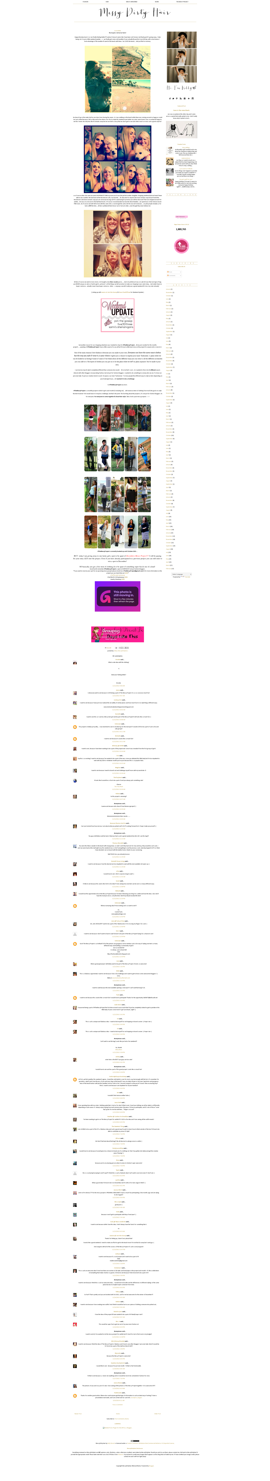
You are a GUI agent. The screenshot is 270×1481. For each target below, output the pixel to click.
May (167, 302)
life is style (117, 1202)
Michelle (118, 736)
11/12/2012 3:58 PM (119, 1052)
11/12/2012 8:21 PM (119, 1185)
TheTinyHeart (117, 777)
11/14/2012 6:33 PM (119, 1327)
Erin (118, 756)
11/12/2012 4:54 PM (119, 1088)
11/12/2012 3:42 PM (119, 1014)
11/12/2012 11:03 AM (118, 829)
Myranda (118, 1353)
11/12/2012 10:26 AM (118, 773)
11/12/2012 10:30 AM (118, 789)
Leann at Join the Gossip (109, 292)
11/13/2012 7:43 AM (119, 1217)
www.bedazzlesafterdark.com (121, 978)
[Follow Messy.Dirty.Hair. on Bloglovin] (181, 218)
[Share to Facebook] (126, 648)
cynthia (117, 1180)
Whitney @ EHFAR (118, 746)
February (168, 309)
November (169, 292)
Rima (117, 1160)
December (169, 325)
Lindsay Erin (118, 700)
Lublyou (117, 1254)
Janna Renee (118, 1383)
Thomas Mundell (117, 843)
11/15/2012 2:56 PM (119, 1349)
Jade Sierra (117, 1005)
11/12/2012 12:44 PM (118, 917)
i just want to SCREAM (185, 169)
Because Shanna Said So (118, 823)
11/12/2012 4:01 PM (119, 1062)
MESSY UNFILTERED (131, 2)
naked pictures (186, 158)
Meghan (118, 767)
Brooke (118, 659)
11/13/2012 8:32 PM (119, 1287)
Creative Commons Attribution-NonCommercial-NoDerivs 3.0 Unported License (150, 1443)
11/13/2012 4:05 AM (119, 1207)
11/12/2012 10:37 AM (118, 799)
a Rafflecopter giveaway (117, 575)
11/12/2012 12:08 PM (118, 887)
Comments (172, 275)
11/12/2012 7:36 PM (119, 1156)
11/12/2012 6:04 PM (119, 1098)
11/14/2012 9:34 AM (119, 1307)
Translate (187, 577)
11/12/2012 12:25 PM (118, 898)
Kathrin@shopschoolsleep (117, 1076)
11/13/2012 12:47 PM (118, 1249)
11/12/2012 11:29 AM (118, 857)
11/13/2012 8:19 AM (119, 1231)
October (168, 296)
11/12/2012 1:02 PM (119, 967)
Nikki (117, 971)
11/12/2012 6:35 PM (119, 1122)
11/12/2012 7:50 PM (119, 1166)
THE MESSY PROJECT (182, 2)
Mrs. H (118, 1321)
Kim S (118, 931)
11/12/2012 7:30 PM (119, 1144)
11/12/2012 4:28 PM (119, 1072)
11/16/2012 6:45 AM (119, 1369)
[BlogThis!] (122, 648)
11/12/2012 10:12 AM (118, 741)
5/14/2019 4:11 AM (118, 1400)
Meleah (117, 891)
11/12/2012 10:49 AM (118, 819)
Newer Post (78, 1414)
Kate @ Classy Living (117, 861)
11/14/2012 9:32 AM (119, 1297)
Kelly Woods (111, 1443)
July (167, 338)
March (168, 305)
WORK (157, 2)
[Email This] (120, 648)
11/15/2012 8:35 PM (119, 1359)
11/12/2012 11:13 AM (118, 839)
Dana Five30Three (124, 292)
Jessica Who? (118, 1190)
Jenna (118, 690)
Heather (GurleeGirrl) (118, 1363)
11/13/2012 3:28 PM (119, 1263)
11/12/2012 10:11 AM (118, 731)
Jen (118, 1092)
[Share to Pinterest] (128, 648)
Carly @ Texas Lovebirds (118, 1222)
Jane (117, 961)
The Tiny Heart (118, 786)
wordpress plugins (136, 1398)
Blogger (151, 1466)
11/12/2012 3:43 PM (119, 1024)
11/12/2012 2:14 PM (119, 981)
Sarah (118, 881)
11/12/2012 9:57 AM (119, 696)
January (168, 289)
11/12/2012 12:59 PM (118, 936)
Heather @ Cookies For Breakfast (117, 1116)
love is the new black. (181, 110)
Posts (170, 272)
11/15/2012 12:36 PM (118, 1337)
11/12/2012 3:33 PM (119, 1000)
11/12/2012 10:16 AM (118, 751)
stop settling (186, 147)
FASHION (85, 2)
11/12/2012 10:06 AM (118, 720)
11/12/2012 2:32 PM (119, 990)
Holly (117, 1212)
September (169, 331)
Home (118, 1414)
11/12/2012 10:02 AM (118, 710)
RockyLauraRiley (118, 1148)
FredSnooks (118, 1393)
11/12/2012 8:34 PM (119, 1197)
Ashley (118, 1057)
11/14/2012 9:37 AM (119, 1317)
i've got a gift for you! (185, 179)
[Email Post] (115, 648)
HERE (126, 573)
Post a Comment (118, 1405)
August (168, 315)
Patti (117, 995)
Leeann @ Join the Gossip (118, 1235)
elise (117, 871)
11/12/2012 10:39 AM (118, 809)
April (167, 380)
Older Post (157, 1414)
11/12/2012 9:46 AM (119, 686)
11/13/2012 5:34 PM (119, 1275)
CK (118, 1019)
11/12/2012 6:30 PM (119, 1112)
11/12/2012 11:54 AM (118, 877)
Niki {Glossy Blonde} (117, 1341)
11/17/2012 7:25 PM (119, 1378)
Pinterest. (121, 1454)
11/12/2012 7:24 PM (119, 1134)
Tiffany (118, 1292)
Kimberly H (117, 1268)
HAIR (107, 2)
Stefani (118, 1302)
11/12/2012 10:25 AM (118, 763)
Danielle (118, 714)
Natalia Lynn (118, 1311)
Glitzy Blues (118, 1050)
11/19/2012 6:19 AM (119, 1388)
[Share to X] (124, 648)
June (167, 299)
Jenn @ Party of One (117, 921)
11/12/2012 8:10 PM (119, 1176)
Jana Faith (117, 1102)
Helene (118, 794)
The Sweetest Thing (118, 1126)
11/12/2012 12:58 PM (118, 927)
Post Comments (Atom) (122, 1419)
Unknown (118, 724)
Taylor (118, 1170)
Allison (118, 1138)
